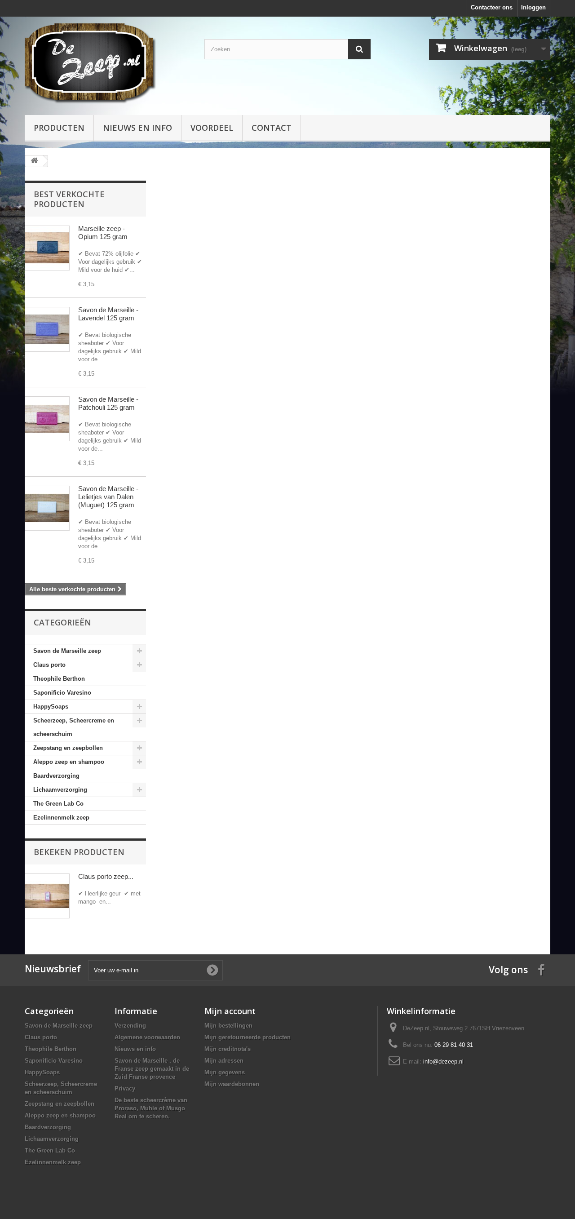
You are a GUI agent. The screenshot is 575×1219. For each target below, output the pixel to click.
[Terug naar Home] (34, 161)
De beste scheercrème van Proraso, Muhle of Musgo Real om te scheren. (151, 1108)
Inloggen (533, 7)
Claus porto (49, 664)
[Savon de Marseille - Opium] (47, 248)
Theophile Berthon (59, 678)
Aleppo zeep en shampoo (68, 761)
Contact (272, 127)
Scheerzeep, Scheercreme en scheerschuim (73, 727)
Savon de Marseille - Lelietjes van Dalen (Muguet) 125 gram (108, 497)
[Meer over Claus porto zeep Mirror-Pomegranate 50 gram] (47, 895)
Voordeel (211, 127)
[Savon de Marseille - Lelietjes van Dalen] (47, 508)
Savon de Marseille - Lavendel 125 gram (108, 314)
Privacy (125, 1088)
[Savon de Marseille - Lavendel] (47, 329)
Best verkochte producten (69, 199)
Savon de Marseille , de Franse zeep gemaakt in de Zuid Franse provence (152, 1068)
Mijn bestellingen (228, 1025)
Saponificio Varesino (62, 692)
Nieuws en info (137, 127)
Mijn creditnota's (227, 1049)
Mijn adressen (223, 1060)
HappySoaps (50, 706)
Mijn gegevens (224, 1072)
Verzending (130, 1025)
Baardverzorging (56, 775)
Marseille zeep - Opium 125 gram (103, 232)
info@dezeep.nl (443, 1061)
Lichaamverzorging (60, 789)
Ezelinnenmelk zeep (61, 817)
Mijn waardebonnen (231, 1084)
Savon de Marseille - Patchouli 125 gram (108, 403)
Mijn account (230, 1011)
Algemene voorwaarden (147, 1037)
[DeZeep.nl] (108, 63)
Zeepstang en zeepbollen (68, 748)
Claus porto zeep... (105, 876)
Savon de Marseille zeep (67, 650)
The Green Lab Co (58, 803)
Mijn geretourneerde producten (247, 1037)
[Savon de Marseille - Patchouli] (47, 418)
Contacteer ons (492, 7)
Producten (59, 127)
